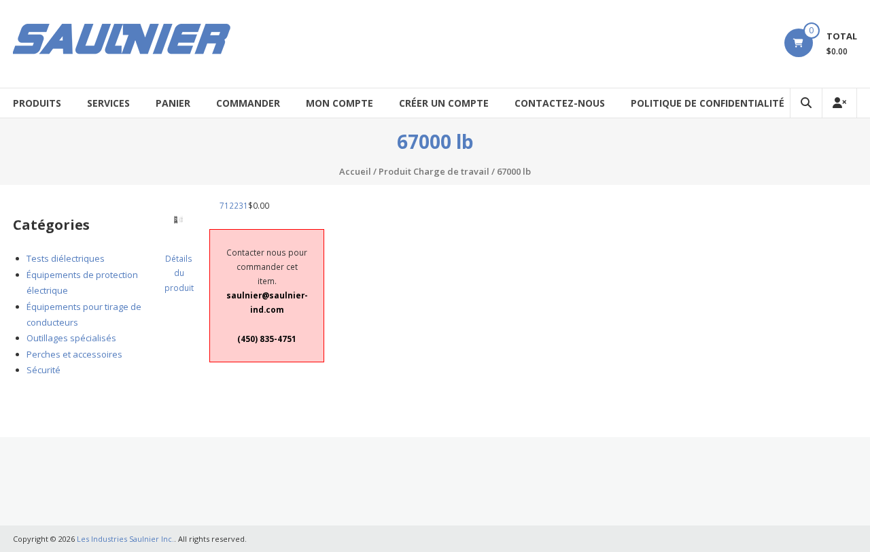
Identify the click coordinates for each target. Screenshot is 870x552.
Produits (37, 103)
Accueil (355, 171)
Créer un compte (444, 103)
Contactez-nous (560, 103)
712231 (234, 205)
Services (108, 103)
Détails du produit (179, 272)
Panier (173, 103)
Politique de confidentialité (707, 103)
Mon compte (339, 103)
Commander (248, 103)
